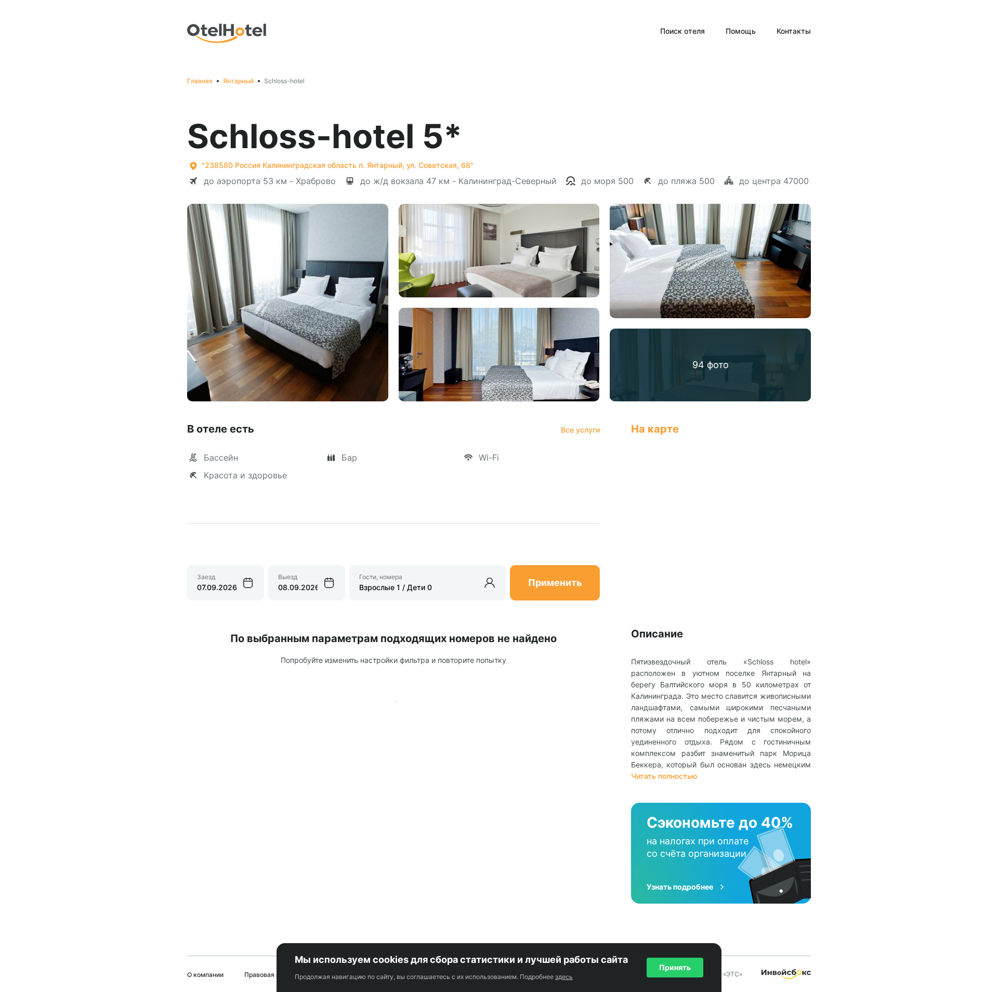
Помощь (741, 31)
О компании (205, 974)
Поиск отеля (682, 31)
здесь (564, 977)
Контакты (794, 31)
